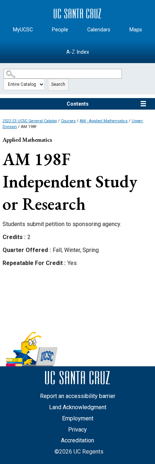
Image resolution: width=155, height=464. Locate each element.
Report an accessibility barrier (77, 396)
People (60, 30)
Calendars (98, 30)
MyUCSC (23, 30)
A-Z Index (77, 52)
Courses (68, 121)
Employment (77, 418)
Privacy (77, 429)
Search (58, 84)
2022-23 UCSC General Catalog (30, 121)
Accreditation (77, 440)
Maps (135, 30)
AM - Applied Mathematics (104, 121)
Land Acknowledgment (77, 407)
